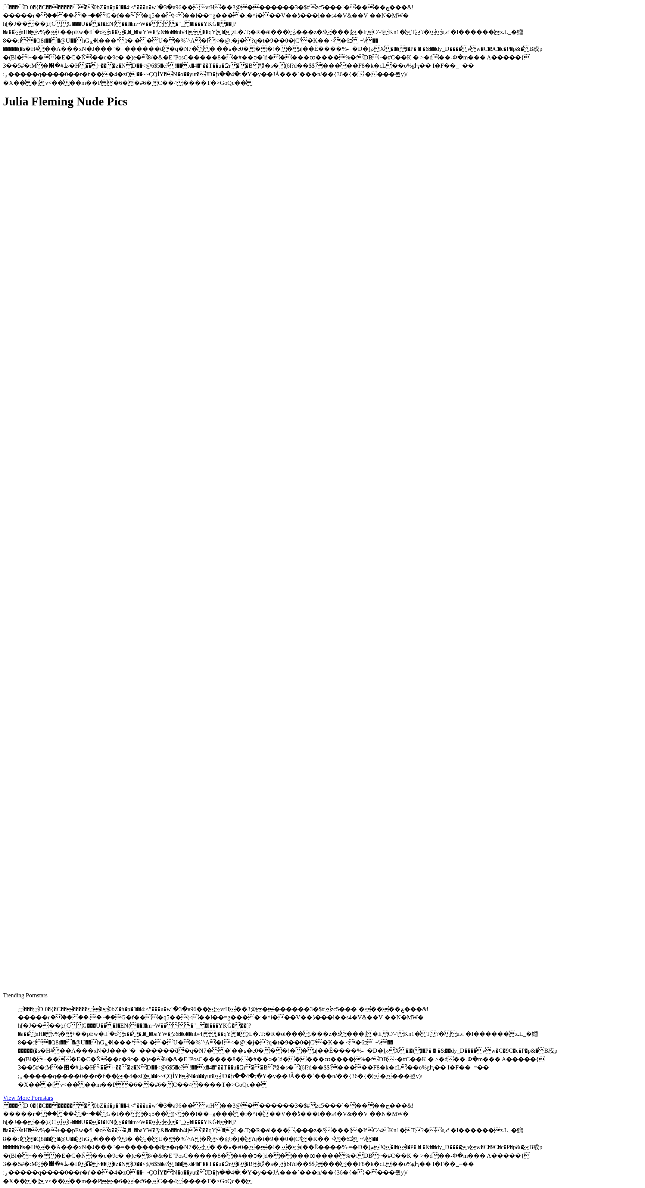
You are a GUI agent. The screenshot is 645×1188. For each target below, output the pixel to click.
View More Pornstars (28, 1098)
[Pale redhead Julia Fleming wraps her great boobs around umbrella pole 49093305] (74, 450)
